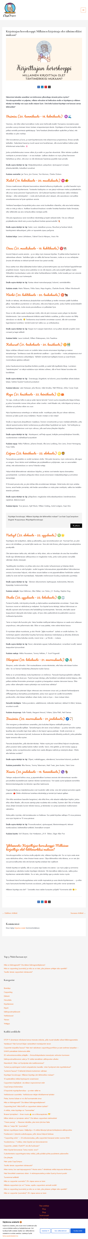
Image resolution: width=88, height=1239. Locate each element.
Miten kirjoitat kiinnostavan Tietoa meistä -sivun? (21, 1149)
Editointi (6, 996)
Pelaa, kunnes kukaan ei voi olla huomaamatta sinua (22, 1098)
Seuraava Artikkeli (78, 913)
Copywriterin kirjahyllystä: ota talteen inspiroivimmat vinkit (24, 1082)
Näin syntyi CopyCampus (13, 1161)
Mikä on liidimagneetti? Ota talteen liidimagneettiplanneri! (24, 965)
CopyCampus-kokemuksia (13, 1086)
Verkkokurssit (8, 1015)
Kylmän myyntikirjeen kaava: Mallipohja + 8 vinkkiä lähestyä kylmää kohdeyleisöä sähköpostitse (38, 1130)
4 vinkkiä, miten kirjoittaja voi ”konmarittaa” (19, 1110)
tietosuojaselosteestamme (10, 1236)
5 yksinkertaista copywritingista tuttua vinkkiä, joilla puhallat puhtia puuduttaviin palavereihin (36, 1153)
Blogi (44, 1212)
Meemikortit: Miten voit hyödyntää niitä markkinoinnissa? (24, 1063)
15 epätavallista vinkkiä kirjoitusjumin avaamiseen (21, 1079)
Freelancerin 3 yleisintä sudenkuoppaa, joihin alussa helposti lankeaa (28, 1134)
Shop (44, 1209)
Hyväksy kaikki (78, 1231)
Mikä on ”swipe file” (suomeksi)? (16, 1126)
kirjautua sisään (20, 928)
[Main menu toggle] (83, 10)
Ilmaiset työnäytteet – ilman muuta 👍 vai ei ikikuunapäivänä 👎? (27, 1114)
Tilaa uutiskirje (44, 1205)
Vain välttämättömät (60, 1231)
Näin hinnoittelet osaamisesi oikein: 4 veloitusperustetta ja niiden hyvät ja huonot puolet (35, 1173)
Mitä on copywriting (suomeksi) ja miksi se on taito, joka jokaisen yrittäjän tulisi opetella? (35, 968)
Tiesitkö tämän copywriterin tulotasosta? (18, 972)
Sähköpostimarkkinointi (12, 1011)
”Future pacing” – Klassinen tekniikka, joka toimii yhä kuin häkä (27, 1122)
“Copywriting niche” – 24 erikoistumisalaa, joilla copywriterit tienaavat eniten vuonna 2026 (37, 1138)
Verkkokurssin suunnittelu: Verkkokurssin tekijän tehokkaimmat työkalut (29, 1094)
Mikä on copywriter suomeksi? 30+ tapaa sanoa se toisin (24, 1181)
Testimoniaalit (44, 1215)
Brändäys (7, 988)
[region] (44, 1229)
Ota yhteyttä (8, 1157)
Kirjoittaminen (9, 1004)
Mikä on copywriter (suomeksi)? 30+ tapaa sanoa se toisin (25, 1193)
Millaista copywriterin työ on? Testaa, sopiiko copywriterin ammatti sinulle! (30, 1185)
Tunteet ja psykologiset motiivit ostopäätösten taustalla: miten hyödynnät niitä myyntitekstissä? (37, 1067)
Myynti (6, 1008)
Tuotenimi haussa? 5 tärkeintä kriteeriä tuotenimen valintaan (25, 1071)
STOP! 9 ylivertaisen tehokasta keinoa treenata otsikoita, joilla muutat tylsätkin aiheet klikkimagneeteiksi (41, 1040)
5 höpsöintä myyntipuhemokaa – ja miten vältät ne (22, 1090)
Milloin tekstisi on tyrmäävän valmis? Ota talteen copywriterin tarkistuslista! (30, 1118)
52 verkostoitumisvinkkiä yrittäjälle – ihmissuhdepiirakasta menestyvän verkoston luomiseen (36, 1055)
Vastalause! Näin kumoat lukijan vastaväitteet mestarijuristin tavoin (27, 1043)
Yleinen (6, 1019)
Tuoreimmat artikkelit (11, 1177)
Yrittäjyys (7, 1023)
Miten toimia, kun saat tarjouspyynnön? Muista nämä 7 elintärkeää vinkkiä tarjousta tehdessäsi (37, 1169)
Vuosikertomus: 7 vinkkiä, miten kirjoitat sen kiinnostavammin (26, 1142)
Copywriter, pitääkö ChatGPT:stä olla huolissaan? (22, 1146)
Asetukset (44, 1231)
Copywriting (8, 992)
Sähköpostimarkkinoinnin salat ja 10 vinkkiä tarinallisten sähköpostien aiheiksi (31, 1059)
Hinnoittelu (7, 1000)
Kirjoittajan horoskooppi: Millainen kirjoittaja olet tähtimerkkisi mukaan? (29, 1075)
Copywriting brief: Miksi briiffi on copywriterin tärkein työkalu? (26, 1106)
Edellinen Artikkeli (9, 913)
